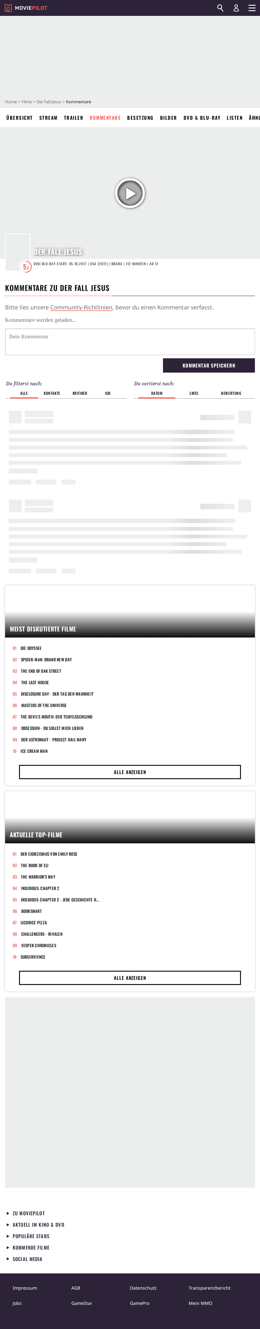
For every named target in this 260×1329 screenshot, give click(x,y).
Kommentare (105, 117)
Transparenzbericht (210, 1288)
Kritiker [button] (80, 393)
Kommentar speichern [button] (209, 365)
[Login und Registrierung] (236, 8)
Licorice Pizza (34, 922)
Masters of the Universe (44, 705)
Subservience (33, 957)
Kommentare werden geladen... (40, 320)
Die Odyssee (31, 648)
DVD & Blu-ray (202, 117)
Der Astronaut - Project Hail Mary (54, 739)
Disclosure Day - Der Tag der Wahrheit (57, 694)
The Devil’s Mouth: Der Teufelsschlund (57, 716)
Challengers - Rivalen (41, 934)
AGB (75, 1288)
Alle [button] (24, 393)
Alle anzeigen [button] (130, 771)
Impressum (25, 1288)
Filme (27, 102)
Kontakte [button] (52, 393)
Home (11, 102)
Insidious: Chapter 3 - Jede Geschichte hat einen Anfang (60, 899)
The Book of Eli (35, 865)
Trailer (74, 117)
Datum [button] (157, 393)
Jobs (17, 1303)
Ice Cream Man (34, 751)
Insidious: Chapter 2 (40, 888)
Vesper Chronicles (38, 945)
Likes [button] (194, 393)
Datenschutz (143, 1288)
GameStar (81, 1303)
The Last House (35, 682)
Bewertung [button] (231, 393)
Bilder (168, 117)
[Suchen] (220, 8)
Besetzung (140, 117)
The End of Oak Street (41, 671)
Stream (48, 117)
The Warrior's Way (38, 877)
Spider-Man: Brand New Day (46, 659)
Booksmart (31, 911)
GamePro (139, 1303)
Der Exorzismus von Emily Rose (49, 854)
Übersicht (19, 117)
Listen (235, 117)
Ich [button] (108, 393)
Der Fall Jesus (48, 102)
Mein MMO (200, 1303)
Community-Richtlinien (81, 307)
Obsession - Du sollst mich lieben (52, 728)
